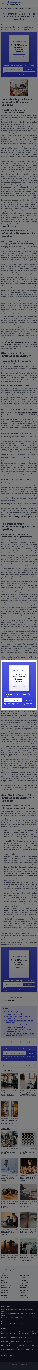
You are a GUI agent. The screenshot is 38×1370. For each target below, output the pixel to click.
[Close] (34, 664)
